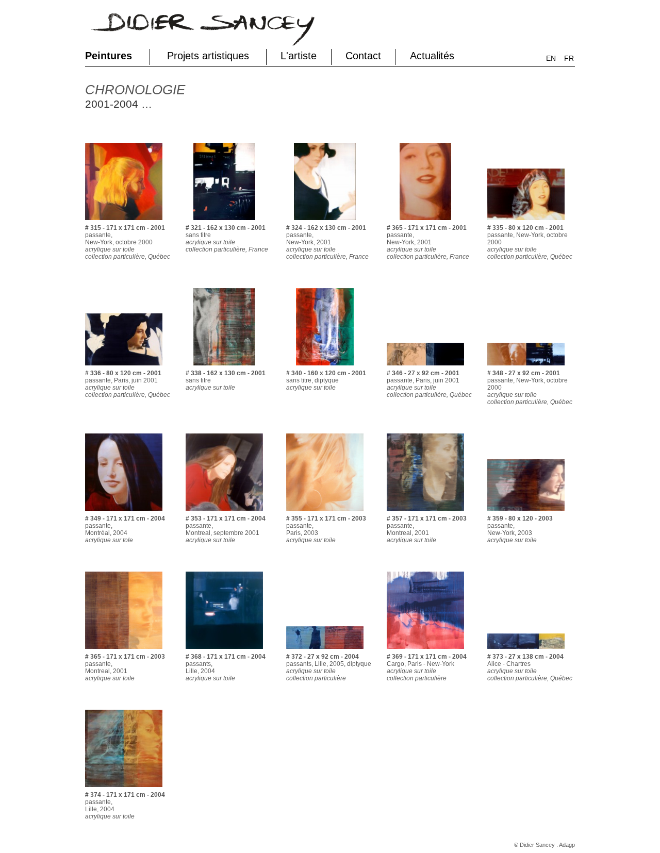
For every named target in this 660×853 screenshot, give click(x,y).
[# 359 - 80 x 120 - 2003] (526, 512)
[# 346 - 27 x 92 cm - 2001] (425, 367)
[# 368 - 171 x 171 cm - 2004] (224, 651)
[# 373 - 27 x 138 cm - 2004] (526, 651)
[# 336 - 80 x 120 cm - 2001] (123, 367)
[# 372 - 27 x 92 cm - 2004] (325, 651)
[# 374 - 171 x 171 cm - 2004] (123, 789)
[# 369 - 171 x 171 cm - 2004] (425, 651)
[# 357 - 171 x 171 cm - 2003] (425, 512)
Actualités (432, 55)
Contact (363, 55)
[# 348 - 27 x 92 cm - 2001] (526, 367)
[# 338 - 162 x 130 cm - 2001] (224, 367)
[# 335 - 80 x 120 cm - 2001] (526, 222)
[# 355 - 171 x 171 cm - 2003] (325, 512)
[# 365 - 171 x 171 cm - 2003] (123, 651)
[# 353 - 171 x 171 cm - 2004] (224, 512)
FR (569, 58)
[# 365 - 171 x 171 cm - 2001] (425, 222)
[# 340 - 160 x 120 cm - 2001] (325, 367)
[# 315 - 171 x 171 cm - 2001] (123, 222)
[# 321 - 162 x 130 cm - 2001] (224, 222)
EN (551, 58)
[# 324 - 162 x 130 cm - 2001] (325, 222)
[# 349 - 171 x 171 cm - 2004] (123, 512)
